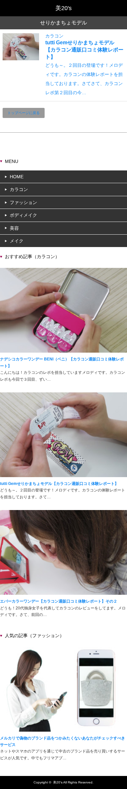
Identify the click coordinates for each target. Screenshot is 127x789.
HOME (16, 176)
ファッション (23, 202)
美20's (58, 782)
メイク (16, 240)
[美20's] (63, 8)
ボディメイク (23, 215)
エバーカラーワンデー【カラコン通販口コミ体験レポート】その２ (58, 601)
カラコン (54, 35)
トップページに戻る (23, 113)
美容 (14, 228)
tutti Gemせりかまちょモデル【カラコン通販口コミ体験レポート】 (84, 49)
